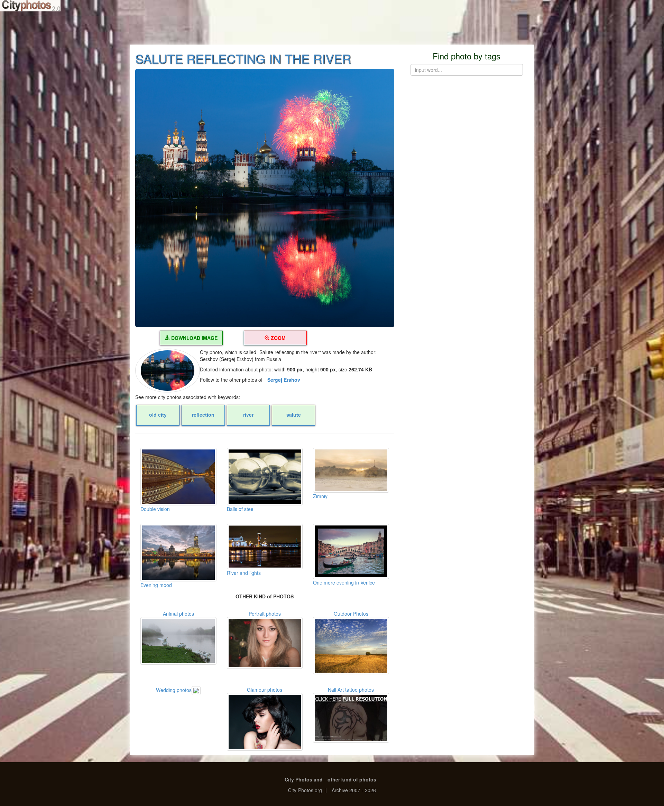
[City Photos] (30, 5)
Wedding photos (174, 689)
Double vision (155, 508)
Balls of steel (241, 508)
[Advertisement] (332, 27)
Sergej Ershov (283, 379)
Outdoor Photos (351, 613)
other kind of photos (352, 779)
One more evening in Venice (344, 582)
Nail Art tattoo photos (351, 689)
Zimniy (320, 496)
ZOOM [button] (277, 337)
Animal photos (178, 613)
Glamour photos (264, 689)
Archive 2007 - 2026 (354, 790)
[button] (264, 198)
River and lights (244, 572)
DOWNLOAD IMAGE (194, 337)
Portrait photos (265, 613)
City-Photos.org (305, 790)
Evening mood (156, 584)
